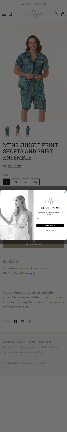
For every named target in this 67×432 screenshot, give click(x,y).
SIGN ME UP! (50, 225)
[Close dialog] (65, 192)
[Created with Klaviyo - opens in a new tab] (33, 241)
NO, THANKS (50, 230)
